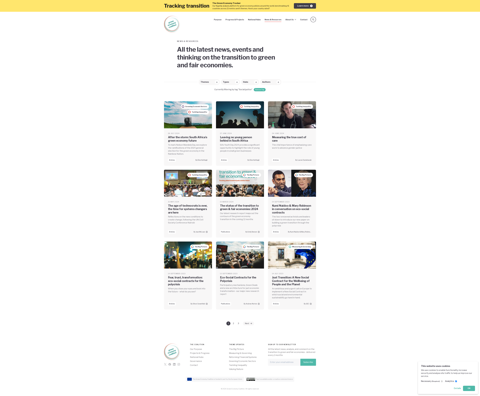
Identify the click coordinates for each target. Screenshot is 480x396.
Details (457, 388)
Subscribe (308, 362)
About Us (289, 20)
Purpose (218, 20)
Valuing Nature (236, 369)
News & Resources (273, 20)
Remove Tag (259, 90)
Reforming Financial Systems (243, 357)
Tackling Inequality (238, 365)
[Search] (313, 19)
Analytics (449, 381)
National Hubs (254, 20)
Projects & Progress (200, 353)
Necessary (430, 381)
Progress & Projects (235, 20)
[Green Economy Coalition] (172, 24)
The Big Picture (236, 349)
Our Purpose (196, 349)
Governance (196, 361)
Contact (304, 20)
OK (469, 388)
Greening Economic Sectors (242, 361)
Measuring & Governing (240, 353)
